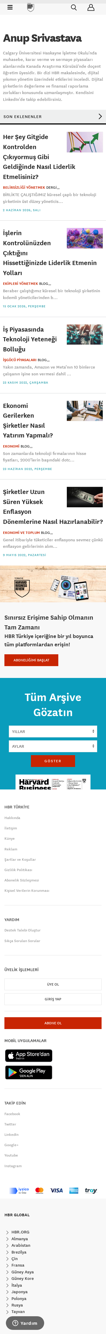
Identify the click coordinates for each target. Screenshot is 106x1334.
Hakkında (12, 817)
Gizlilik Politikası (18, 870)
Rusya (16, 1305)
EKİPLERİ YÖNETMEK (20, 283)
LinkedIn (11, 1134)
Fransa (17, 1265)
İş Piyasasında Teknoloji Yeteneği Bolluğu (30, 339)
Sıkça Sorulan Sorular (22, 941)
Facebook (12, 1114)
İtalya (16, 1285)
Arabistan (20, 1245)
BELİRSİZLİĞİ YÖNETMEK (24, 187)
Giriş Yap (53, 999)
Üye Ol (53, 984)
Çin (14, 1258)
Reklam (10, 849)
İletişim (10, 828)
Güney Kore (22, 1278)
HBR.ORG (19, 1232)
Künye (9, 838)
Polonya (18, 1298)
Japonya (19, 1291)
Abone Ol (53, 1023)
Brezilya (18, 1252)
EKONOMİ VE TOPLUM (21, 532)
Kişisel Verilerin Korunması (26, 890)
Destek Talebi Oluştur (22, 930)
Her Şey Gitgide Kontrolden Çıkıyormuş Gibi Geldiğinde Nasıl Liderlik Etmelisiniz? (39, 156)
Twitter (10, 1124)
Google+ (11, 1145)
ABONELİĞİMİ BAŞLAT (31, 660)
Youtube (11, 1155)
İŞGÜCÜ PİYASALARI (20, 360)
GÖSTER (53, 761)
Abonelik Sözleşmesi (21, 880)
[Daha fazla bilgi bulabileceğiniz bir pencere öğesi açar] (25, 1323)
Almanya (19, 1238)
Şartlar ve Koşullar (20, 859)
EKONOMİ (11, 446)
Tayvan (17, 1311)
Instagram (13, 1166)
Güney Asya (22, 1272)
